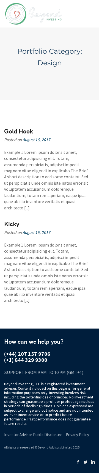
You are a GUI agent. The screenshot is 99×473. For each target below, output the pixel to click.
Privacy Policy (77, 434)
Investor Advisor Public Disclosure (33, 434)
